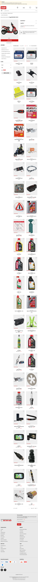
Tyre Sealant (19, 350)
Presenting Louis (3, 545)
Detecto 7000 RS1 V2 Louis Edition (31, 197)
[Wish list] (30, 7)
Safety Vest (19, 101)
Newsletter (2, 535)
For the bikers (22, 539)
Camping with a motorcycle (24, 541)
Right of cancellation (23, 550)
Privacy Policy (22, 548)
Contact (2, 529)
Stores (2, 547)
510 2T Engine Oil (31, 369)
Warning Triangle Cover (19, 216)
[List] (27, 45)
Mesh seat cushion (31, 82)
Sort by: (30, 45)
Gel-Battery (31, 63)
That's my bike (9, 40)
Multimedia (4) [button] (3, 55)
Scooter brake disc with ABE (31, 388)
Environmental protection (23, 554)
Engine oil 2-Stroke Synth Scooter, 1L (31, 216)
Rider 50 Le (19, 446)
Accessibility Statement (23, 553)
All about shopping (3, 548)
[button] (36, 10)
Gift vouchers (3, 536)
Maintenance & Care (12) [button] (5, 49)
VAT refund (2, 550)
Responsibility (3, 551)
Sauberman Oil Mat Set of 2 (19, 197)
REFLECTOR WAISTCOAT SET (32, 330)
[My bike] (24, 7)
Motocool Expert (19, 254)
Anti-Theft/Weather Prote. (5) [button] (5, 51)
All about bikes (22, 538)
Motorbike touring (22, 536)
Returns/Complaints (4, 539)
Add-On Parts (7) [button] (3, 58)
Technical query (3, 532)
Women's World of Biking (23, 529)
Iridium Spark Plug (19, 369)
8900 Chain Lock (31, 178)
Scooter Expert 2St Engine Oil (31, 254)
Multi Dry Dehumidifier (32, 235)
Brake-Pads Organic (31, 139)
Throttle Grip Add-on (19, 82)
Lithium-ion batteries (31, 101)
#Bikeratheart (22, 535)
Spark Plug (31, 407)
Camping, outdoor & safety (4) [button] (5, 53)
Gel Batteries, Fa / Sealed (19, 63)
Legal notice (21, 545)
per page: (21, 45)
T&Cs (20, 547)
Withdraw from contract (4, 541)
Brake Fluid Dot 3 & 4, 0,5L (19, 407)
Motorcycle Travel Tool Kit (19, 178)
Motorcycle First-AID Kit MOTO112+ (31, 159)
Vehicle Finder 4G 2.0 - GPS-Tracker (31, 446)
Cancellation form (22, 551)
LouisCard (2, 538)
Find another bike (8, 42)
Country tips (21, 532)
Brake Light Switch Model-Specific (19, 465)
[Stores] (17, 7)
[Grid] (25, 45)
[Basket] (36, 7)
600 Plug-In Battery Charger (19, 120)
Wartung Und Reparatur (32, 120)
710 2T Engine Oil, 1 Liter (31, 350)
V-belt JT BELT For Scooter (31, 426)
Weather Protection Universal (19, 159)
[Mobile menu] (2, 10)
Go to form (24, 33)
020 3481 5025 (7, 520)
